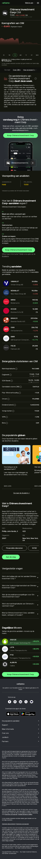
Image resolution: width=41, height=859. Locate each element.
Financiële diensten (14, 548)
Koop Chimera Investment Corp (20, 135)
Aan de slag (11, 557)
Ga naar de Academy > (21, 493)
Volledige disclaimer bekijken (25, 814)
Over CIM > (17, 70)
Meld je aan (29, 3)
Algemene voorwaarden (11, 814)
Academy (5, 256)
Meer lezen (7, 486)
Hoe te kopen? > (29, 70)
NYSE (34, 548)
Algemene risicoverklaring (8, 824)
